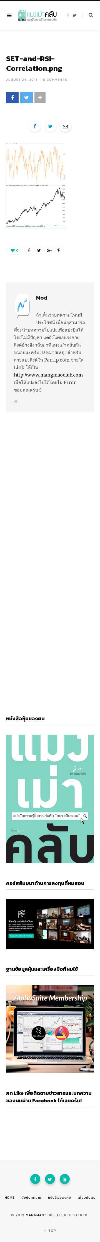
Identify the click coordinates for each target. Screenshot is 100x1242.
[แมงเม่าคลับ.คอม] (37, 15)
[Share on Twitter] (26, 97)
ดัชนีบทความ (31, 1197)
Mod (41, 298)
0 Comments (55, 79)
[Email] (65, 126)
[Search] (87, 15)
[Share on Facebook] (12, 97)
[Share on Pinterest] (58, 250)
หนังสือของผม (59, 1197)
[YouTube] (65, 1179)
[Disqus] (50, 479)
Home (10, 1197)
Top (51, 1230)
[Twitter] (50, 1179)
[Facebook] (35, 1179)
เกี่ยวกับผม (86, 1197)
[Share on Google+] (48, 250)
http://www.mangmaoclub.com (48, 375)
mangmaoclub (40, 1215)
